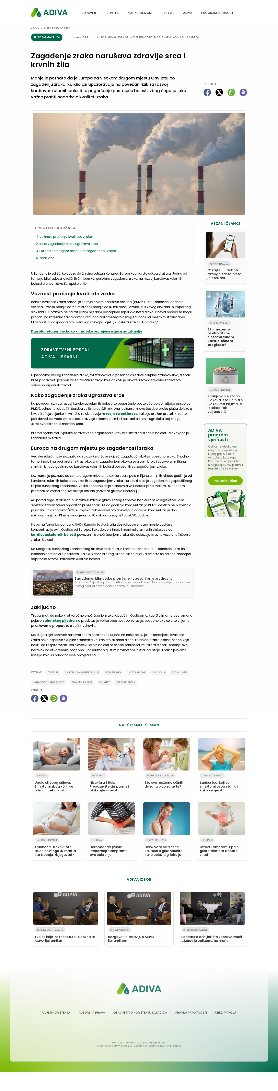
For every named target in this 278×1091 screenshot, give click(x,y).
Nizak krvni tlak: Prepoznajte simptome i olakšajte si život (109, 783)
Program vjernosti (217, 12)
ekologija (158, 672)
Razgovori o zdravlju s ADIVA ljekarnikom (131, 935)
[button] (245, 13)
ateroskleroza (126, 682)
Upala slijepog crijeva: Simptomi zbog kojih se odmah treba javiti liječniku (54, 784)
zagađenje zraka (81, 682)
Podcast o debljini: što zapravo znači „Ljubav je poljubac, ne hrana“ (211, 935)
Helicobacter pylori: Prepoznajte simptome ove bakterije (108, 847)
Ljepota (112, 12)
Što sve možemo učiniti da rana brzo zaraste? (164, 781)
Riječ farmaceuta (57, 28)
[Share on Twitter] (219, 92)
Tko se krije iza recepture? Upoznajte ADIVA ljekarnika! (65, 935)
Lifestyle (167, 12)
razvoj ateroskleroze (119, 413)
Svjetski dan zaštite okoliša (82, 672)
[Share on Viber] (243, 92)
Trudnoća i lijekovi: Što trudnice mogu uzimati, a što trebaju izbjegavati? (55, 847)
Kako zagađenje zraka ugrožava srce (68, 243)
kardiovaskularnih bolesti (53, 534)
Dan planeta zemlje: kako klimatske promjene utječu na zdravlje (86, 331)
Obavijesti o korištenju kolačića (140, 1012)
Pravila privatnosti (191, 1012)
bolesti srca (113, 672)
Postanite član (225, 481)
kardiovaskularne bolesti (48, 682)
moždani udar (137, 672)
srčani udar (179, 672)
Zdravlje (89, 12)
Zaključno (46, 258)
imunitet (104, 682)
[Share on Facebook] (207, 92)
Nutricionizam (140, 12)
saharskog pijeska (59, 620)
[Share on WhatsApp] (231, 92)
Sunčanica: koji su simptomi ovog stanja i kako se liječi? (219, 783)
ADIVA (187, 12)
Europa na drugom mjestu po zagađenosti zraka (77, 251)
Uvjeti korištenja (56, 1012)
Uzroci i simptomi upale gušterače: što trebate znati (219, 847)
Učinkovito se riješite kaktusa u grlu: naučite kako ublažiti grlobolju (163, 847)
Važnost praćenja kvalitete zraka (65, 236)
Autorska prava (92, 1012)
